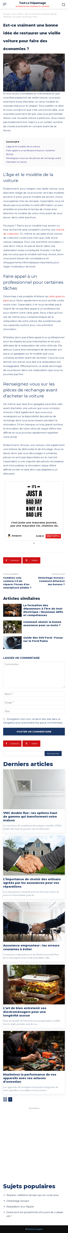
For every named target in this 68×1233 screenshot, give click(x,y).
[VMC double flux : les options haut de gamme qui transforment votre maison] (34, 789)
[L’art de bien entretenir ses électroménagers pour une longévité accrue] (34, 985)
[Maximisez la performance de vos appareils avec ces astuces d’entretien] (34, 1051)
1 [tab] (34, 543)
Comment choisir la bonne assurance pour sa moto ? (42, 624)
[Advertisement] (34, 1143)
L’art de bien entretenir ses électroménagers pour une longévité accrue (24, 1011)
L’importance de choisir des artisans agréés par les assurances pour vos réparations (32, 883)
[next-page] (10, 1099)
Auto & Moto (17, 14)
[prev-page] (5, 1099)
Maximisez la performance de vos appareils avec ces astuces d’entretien (29, 1078)
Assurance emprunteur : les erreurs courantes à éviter (31, 947)
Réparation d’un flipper (20, 1206)
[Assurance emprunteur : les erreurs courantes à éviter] (34, 922)
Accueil (6, 14)
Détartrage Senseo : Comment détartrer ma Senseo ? (51, 581)
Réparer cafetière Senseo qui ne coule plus (32, 1195)
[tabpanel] (34, 511)
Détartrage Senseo (17, 1200)
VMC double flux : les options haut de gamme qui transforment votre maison (30, 816)
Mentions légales (35, 1229)
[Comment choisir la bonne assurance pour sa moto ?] (12, 627)
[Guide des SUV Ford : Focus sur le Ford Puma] (12, 642)
